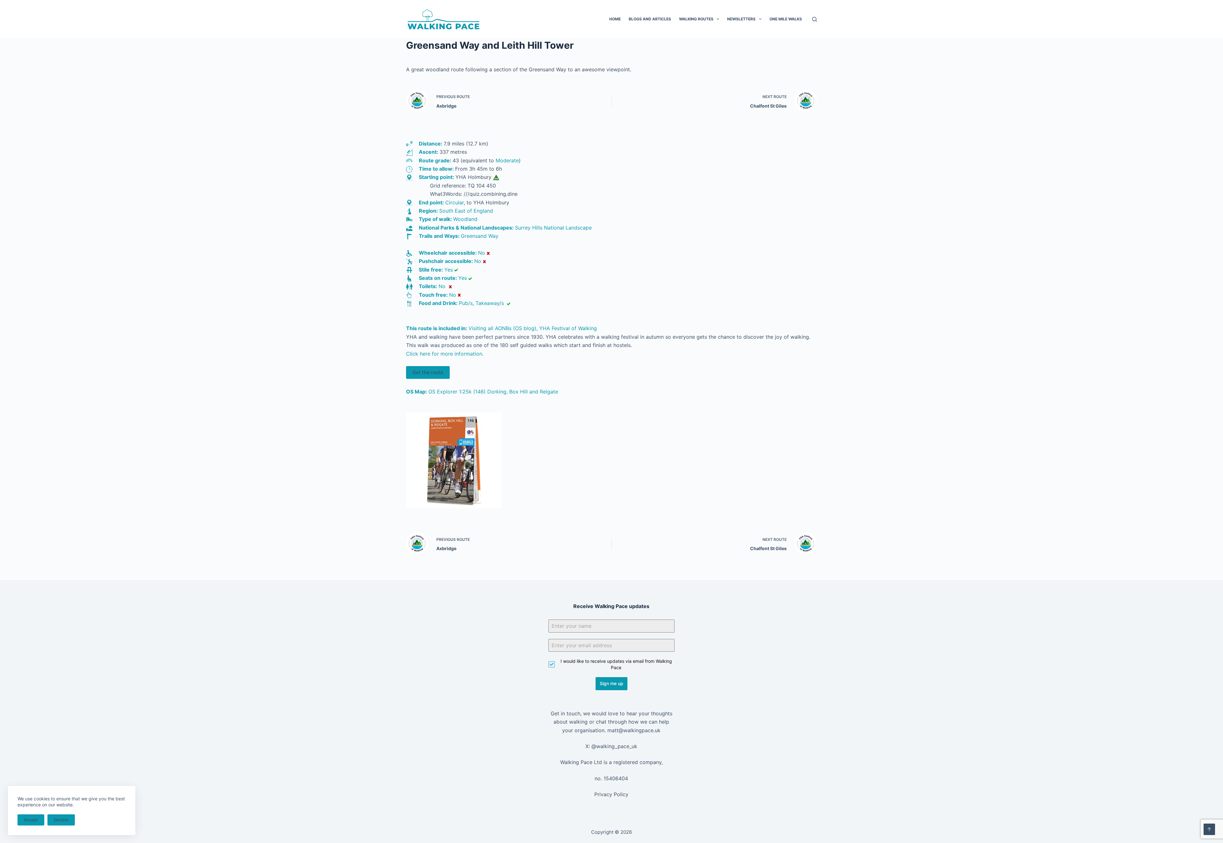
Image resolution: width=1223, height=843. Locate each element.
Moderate (507, 160)
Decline (61, 819)
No (481, 253)
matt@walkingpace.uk (634, 730)
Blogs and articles (650, 19)
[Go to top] (1209, 829)
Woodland (465, 219)
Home (615, 19)
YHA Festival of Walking (568, 328)
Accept (31, 819)
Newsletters (741, 19)
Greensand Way (479, 236)
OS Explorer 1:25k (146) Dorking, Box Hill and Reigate (493, 391)
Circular (454, 202)
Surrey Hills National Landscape (553, 227)
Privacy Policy (611, 794)
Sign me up (611, 683)
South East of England (466, 211)
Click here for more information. (444, 354)
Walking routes (696, 19)
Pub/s (466, 303)
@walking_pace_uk (614, 746)
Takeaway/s (490, 303)
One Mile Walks (785, 19)
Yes (448, 269)
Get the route (427, 372)
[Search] (814, 19)
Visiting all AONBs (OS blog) (502, 328)
